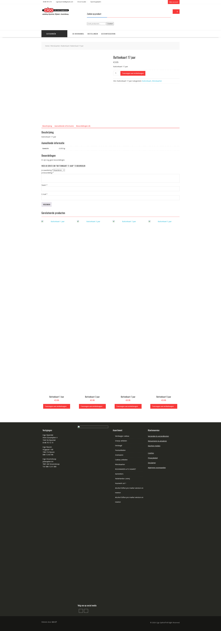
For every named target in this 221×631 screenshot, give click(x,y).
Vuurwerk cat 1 (120, 483)
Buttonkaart (65, 46)
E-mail (44, 194)
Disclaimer (152, 463)
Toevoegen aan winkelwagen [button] (56, 406)
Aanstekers (119, 474)
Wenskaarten (55, 46)
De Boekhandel (78, 33)
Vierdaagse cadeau (122, 436)
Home (47, 46)
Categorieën (51, 33)
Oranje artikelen (121, 441)
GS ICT (54, 622)
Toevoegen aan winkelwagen (133, 73)
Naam (44, 185)
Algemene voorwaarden (157, 468)
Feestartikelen (120, 450)
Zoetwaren (119, 455)
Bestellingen (93, 33)
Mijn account (173, 2)
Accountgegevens (108, 33)
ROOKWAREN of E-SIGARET (125, 469)
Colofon (151, 453)
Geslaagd (118, 445)
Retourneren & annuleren (157, 441)
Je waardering (47, 170)
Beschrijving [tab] (47, 126)
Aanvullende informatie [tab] (64, 126)
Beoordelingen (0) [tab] (83, 126)
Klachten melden (154, 446)
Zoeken (110, 24)
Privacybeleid (153, 458)
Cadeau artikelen (121, 460)
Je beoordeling (47, 173)
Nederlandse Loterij (122, 478)
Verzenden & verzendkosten (158, 436)
